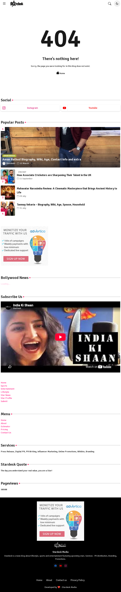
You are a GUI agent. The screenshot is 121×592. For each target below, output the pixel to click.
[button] (110, 3)
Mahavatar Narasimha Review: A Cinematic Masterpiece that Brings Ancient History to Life (67, 190)
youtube (93, 108)
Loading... (5, 284)
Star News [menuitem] (6, 395)
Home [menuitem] (3, 382)
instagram (32, 108)
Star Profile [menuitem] (6, 398)
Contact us (61, 580)
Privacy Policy (78, 580)
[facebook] (56, 566)
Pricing (4, 429)
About (3, 423)
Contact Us (6, 432)
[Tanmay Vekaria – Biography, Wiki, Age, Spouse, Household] (8, 209)
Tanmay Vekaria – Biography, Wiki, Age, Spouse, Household (51, 204)
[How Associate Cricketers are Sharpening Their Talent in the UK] (8, 176)
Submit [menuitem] (4, 401)
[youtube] (61, 566)
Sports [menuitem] (4, 385)
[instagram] (66, 566)
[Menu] (4, 3)
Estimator (5, 426)
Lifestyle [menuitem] (5, 392)
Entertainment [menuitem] (7, 388)
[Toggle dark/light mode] (117, 4)
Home (62, 73)
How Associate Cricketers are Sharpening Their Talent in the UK (54, 175)
